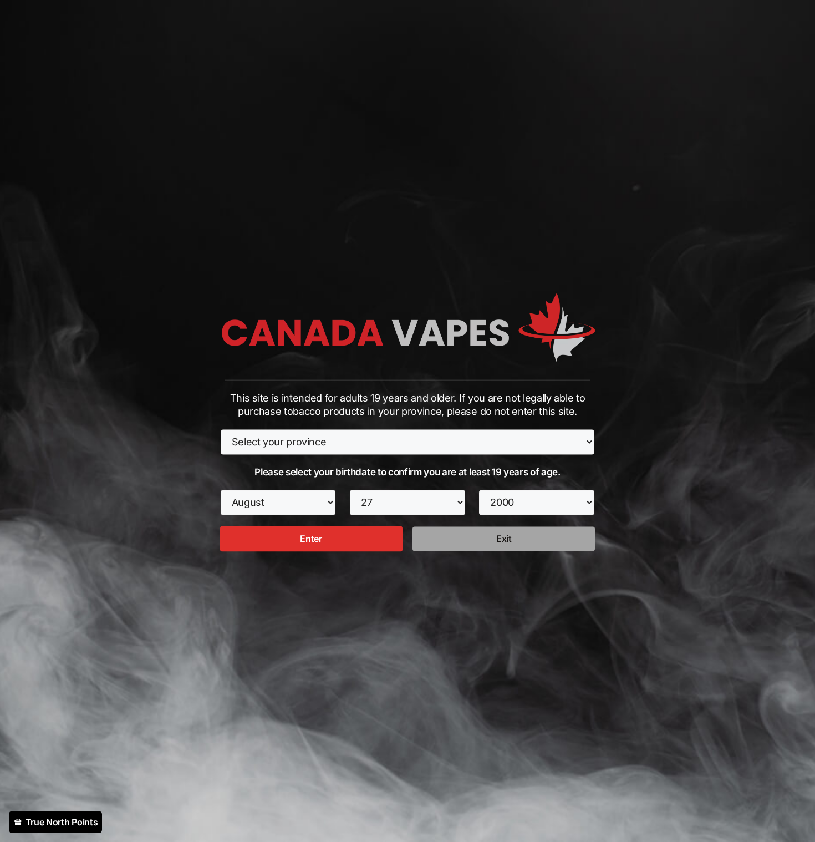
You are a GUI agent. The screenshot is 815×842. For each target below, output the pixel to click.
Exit (504, 539)
